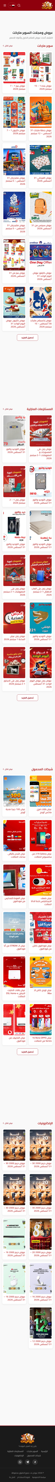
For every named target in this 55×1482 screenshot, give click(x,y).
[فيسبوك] (35, 1462)
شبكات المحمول (34, 1455)
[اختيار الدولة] (12, 5)
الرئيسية (44, 1451)
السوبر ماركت (32, 1451)
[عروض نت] (27, 1438)
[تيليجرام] (27, 1462)
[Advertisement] (27, 20)
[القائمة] (4, 5)
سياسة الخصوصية (39, 1477)
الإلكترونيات (19, 1455)
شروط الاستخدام (23, 1477)
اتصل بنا (12, 1477)
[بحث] (19, 5)
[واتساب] (20, 1462)
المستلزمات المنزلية (15, 1451)
